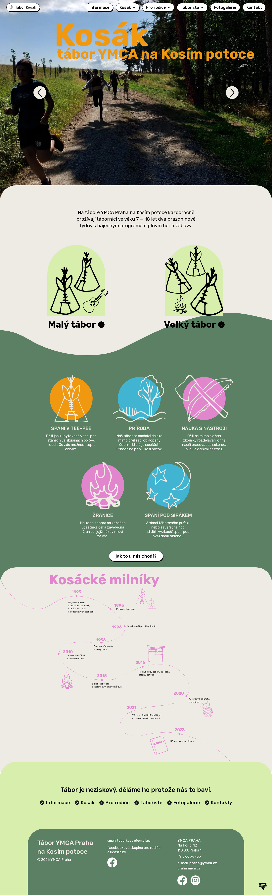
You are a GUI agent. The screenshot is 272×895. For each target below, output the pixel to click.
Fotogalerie (225, 7)
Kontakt (254, 7)
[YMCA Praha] (262, 885)
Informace (99, 7)
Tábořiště (190, 7)
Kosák (125, 7)
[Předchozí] (39, 92)
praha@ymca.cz (203, 863)
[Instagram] (196, 880)
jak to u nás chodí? (136, 556)
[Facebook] (112, 862)
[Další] (232, 92)
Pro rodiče (156, 7)
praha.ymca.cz (188, 868)
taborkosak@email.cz (134, 841)
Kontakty (221, 802)
